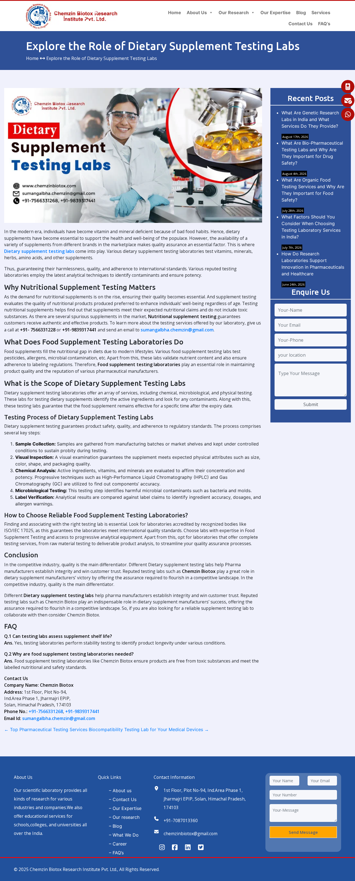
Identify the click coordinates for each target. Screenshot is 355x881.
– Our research (124, 817)
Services (320, 12)
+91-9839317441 (82, 711)
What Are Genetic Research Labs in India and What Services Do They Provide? (310, 119)
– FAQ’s (116, 852)
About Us (197, 12)
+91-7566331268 (46, 711)
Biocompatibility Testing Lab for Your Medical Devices (149, 729)
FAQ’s (324, 23)
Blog (301, 12)
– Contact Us (122, 799)
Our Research (234, 12)
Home (174, 12)
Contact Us (300, 23)
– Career (118, 844)
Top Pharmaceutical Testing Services (45, 729)
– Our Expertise (125, 808)
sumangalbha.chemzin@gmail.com (177, 330)
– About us (120, 790)
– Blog (115, 826)
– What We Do (124, 835)
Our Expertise (275, 12)
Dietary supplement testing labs (39, 251)
